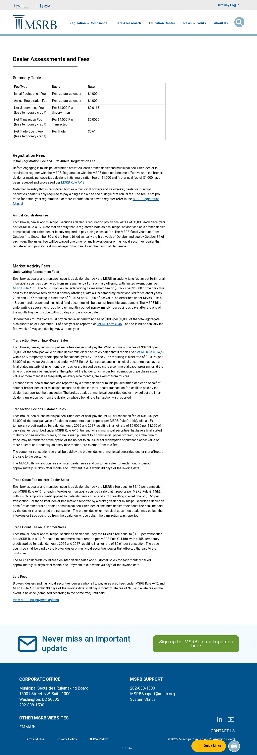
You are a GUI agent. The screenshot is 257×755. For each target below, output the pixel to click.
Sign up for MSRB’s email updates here (196, 644)
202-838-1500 (31, 705)
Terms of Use (35, 739)
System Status (143, 699)
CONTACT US (223, 730)
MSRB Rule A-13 (24, 288)
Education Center (162, 23)
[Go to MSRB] (22, 5)
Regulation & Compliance (88, 23)
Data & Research (128, 23)
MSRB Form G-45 (109, 324)
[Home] (35, 22)
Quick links (212, 746)
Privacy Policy (66, 739)
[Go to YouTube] (231, 719)
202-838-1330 (142, 688)
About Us (221, 23)
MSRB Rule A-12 (73, 182)
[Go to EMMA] (48, 5)
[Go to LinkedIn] (219, 719)
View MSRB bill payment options (36, 600)
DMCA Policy (98, 739)
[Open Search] (239, 22)
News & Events (194, 23)
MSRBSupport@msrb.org (152, 693)
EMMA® (27, 726)
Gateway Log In (228, 5)
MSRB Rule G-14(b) (150, 352)
